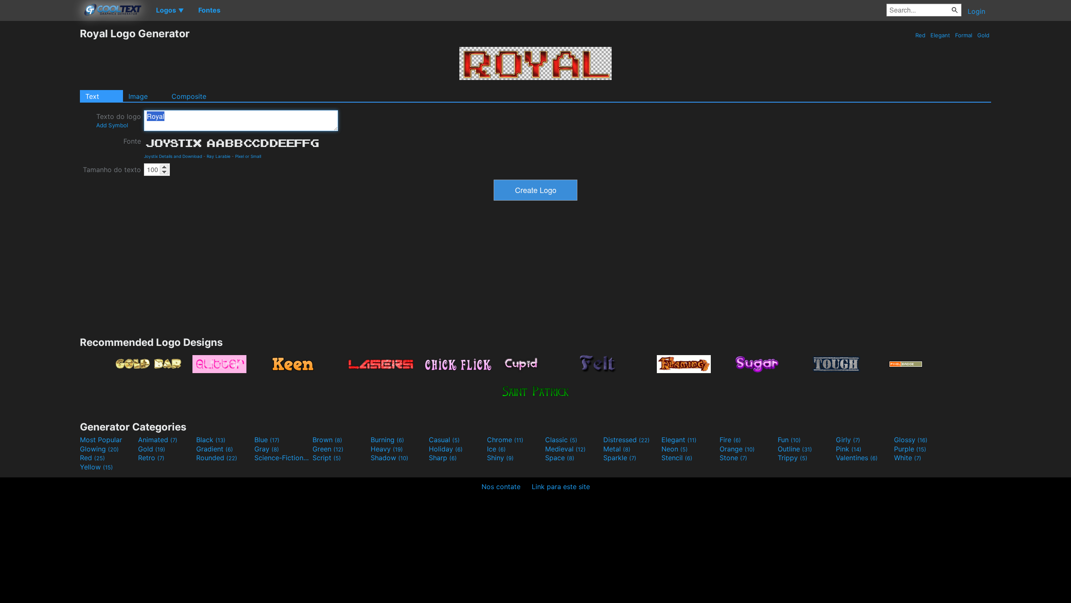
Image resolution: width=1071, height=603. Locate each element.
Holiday (446, 449)
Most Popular (101, 440)
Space (559, 458)
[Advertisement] (39, 152)
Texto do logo (118, 120)
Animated (157, 440)
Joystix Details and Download (173, 156)
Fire (730, 440)
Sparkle (619, 458)
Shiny (500, 458)
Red (920, 35)
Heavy (387, 449)
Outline (795, 449)
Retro (151, 458)
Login (976, 11)
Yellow (96, 467)
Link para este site (561, 486)
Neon (674, 449)
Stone (733, 458)
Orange (737, 449)
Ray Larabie (219, 156)
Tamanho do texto (112, 169)
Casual (444, 440)
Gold (983, 35)
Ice (496, 449)
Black (210, 440)
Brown (327, 440)
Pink (848, 449)
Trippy (792, 458)
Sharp (443, 458)
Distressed (626, 440)
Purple (910, 449)
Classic (561, 440)
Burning (387, 440)
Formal (963, 35)
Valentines (857, 458)
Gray (266, 449)
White (907, 458)
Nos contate (501, 486)
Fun (789, 440)
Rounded (216, 458)
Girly (848, 440)
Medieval (565, 449)
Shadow (389, 458)
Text (92, 96)
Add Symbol (112, 125)
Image (138, 96)
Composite (189, 96)
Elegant (940, 35)
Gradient (214, 449)
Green (328, 449)
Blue (266, 440)
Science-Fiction (282, 458)
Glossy (911, 440)
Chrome (505, 440)
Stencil (676, 458)
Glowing (99, 449)
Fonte (132, 141)
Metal (616, 449)
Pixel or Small (248, 156)
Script (327, 458)
